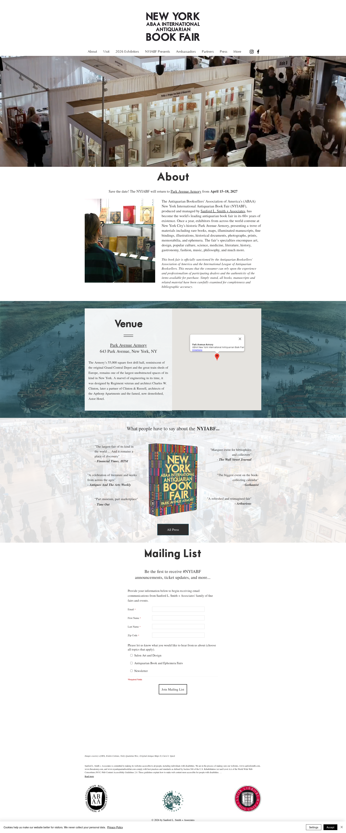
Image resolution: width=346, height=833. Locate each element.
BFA (103, 755)
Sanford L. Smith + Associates (223, 210)
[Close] (342, 827)
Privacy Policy (115, 827)
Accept (330, 827)
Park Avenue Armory (186, 191)
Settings (313, 827)
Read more (89, 776)
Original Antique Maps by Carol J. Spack (157, 755)
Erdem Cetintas (112, 755)
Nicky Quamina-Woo (129, 755)
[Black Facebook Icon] (258, 51)
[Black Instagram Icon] (251, 51)
